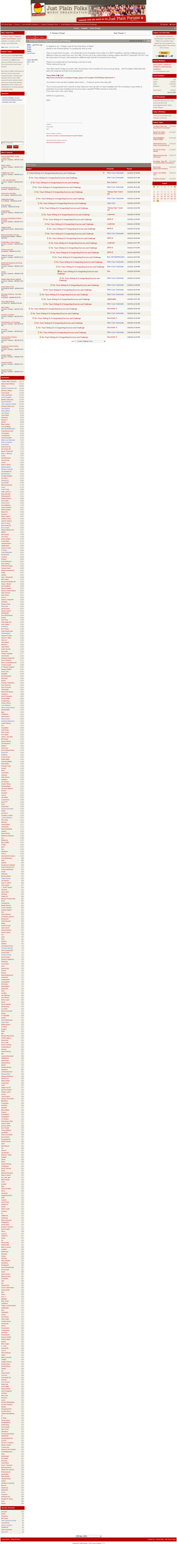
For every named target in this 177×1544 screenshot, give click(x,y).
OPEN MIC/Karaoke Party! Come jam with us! (161, 144)
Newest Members (159, 61)
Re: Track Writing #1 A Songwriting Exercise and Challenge (54, 178)
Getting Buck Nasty (7, 199)
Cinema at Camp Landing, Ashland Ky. (10, 347)
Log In (173, 24)
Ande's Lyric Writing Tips (159, 173)
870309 (148, 41)
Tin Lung (4, 330)
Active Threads (95, 28)
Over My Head (6, 205)
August (164, 183)
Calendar (84, 28)
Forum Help (160, 1539)
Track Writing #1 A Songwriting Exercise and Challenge (49, 41)
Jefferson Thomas (7, 255)
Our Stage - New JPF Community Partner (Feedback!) (163, 162)
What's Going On (7, 152)
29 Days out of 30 (7, 250)
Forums (17, 24)
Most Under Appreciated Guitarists (160, 168)
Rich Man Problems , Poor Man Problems (11, 295)
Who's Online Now (7, 33)
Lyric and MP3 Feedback (30, 24)
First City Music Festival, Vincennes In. (9, 338)
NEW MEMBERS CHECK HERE (158, 138)
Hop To (73, 341)
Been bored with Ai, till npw (10, 235)
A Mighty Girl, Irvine (7, 173)
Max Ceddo (5, 307)
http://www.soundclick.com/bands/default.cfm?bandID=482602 (64, 135)
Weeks (3, 272)
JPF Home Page (6, 24)
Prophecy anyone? (159, 179)
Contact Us (151, 1539)
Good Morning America (8, 188)
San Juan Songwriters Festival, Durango (11, 219)
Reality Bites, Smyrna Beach (10, 242)
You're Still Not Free (7, 301)
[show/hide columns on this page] (174, 28)
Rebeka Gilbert (6, 355)
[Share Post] (143, 41)
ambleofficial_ (5, 211)
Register (165, 24)
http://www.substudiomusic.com (55, 142)
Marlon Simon (5, 165)
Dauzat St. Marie (6, 362)
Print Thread (30, 37)
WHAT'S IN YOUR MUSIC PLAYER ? (159, 133)
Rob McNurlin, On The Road (10, 322)
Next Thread (119, 33)
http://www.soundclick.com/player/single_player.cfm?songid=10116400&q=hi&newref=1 (80, 78)
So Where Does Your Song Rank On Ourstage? (161, 127)
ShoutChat (4, 93)
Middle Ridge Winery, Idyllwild (11, 279)
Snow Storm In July (7, 287)
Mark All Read (15, 1539)
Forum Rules (5, 1539)
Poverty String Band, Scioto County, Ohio (10, 157)
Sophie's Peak (6, 227)
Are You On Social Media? (159, 150)
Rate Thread (40, 37)
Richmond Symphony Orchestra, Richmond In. (12, 263)
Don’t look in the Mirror (8, 193)
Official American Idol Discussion (160, 156)
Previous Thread (58, 33)
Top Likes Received (8, 1508)
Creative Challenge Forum (49, 24)
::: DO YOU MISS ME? (8, 180)
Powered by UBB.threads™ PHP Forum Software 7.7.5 (88, 1543)
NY (28, 64)
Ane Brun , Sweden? (7, 315)
